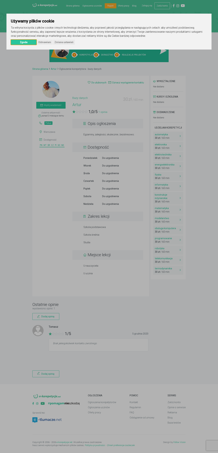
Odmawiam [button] (44, 42)
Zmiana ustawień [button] (63, 42)
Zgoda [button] (23, 42)
